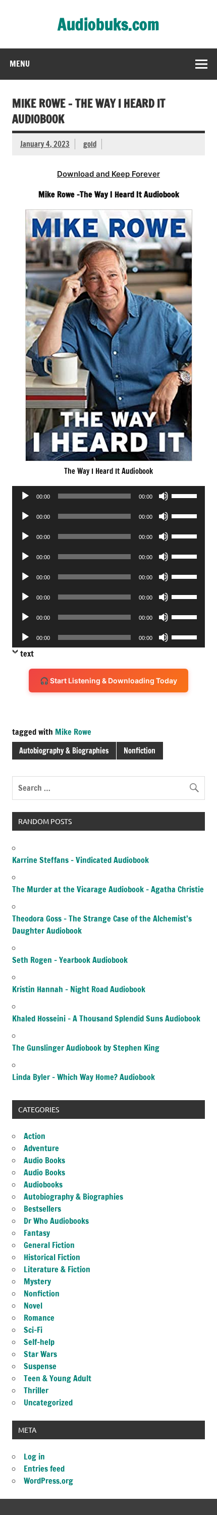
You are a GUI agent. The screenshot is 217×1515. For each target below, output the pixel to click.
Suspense (40, 1366)
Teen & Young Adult (57, 1378)
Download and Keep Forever (108, 174)
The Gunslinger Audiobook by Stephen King (85, 1047)
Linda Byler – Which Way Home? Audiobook (83, 1077)
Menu (20, 63)
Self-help (39, 1341)
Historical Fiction (52, 1257)
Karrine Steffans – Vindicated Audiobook (80, 859)
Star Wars (40, 1354)
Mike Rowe (73, 731)
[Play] (25, 496)
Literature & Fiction (57, 1269)
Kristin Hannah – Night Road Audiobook (78, 989)
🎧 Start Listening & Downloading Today (108, 680)
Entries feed (44, 1468)
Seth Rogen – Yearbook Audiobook (70, 959)
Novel (33, 1305)
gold (89, 144)
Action (34, 1136)
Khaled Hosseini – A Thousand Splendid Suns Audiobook (106, 1018)
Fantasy (37, 1232)
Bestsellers (42, 1208)
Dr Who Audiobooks (56, 1220)
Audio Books (44, 1160)
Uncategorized (48, 1402)
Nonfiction (139, 750)
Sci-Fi (33, 1329)
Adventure (41, 1148)
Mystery (37, 1281)
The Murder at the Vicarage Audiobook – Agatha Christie (108, 889)
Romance (39, 1317)
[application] (108, 496)
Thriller (36, 1390)
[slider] (186, 495)
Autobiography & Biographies (63, 750)
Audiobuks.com (108, 24)
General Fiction (49, 1245)
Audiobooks (43, 1184)
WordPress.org (48, 1480)
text (27, 653)
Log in (34, 1456)
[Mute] (163, 496)
